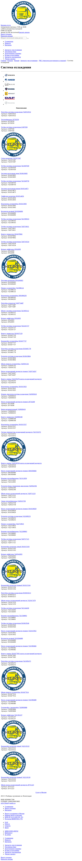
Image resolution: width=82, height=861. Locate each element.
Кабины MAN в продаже (13, 815)
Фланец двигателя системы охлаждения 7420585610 (19, 394)
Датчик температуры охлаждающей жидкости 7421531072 (21, 432)
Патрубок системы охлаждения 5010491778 (16, 349)
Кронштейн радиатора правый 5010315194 (15, 585)
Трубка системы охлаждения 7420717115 (15, 539)
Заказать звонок (24, 32)
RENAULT (8, 833)
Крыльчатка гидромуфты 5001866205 (14, 295)
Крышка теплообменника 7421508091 (14, 616)
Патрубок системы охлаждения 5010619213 (16, 593)
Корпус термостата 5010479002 (11, 234)
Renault (16, 60)
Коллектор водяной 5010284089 (12, 638)
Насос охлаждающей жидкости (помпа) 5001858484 (18, 471)
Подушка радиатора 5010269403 (12, 280)
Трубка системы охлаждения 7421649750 (15, 181)
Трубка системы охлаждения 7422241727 (15, 326)
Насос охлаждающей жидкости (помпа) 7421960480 (18, 700)
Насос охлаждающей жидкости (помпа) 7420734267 (18, 371)
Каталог (10, 60)
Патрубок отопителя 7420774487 (12, 303)
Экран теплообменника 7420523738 (13, 501)
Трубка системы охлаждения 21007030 (14, 127)
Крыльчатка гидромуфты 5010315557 (14, 424)
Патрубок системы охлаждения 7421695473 (16, 661)
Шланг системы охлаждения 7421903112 (15, 311)
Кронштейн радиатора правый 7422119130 (15, 777)
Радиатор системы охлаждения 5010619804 (16, 356)
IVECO (7, 824)
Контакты (8, 810)
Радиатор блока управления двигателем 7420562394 (19, 486)
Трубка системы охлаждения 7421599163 (15, 219)
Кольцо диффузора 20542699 (11, 249)
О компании (9, 806)
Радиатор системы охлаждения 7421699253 (16, 516)
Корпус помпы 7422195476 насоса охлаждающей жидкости (21, 379)
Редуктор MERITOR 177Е (14, 819)
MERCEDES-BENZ (11, 831)
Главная (3, 60)
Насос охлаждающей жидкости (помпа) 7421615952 (18, 631)
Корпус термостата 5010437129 (11, 333)
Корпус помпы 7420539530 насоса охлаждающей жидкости (21, 463)
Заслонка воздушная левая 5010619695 (14, 173)
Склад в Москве (41, 792)
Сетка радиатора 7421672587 (11, 158)
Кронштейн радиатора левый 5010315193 (15, 546)
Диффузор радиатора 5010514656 (12, 196)
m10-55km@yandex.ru (8, 803)
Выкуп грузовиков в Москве (14, 813)
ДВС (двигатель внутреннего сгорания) (52, 60)
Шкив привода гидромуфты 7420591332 (15, 364)
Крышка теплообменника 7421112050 (14, 478)
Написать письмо (7, 36)
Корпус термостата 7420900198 (11, 417)
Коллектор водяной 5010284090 (12, 211)
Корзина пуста (6, 25)
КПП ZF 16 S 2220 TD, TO (14, 817)
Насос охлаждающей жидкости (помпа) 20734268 (18, 402)
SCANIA (8, 835)
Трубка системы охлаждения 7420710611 (15, 226)
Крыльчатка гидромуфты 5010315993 (14, 204)
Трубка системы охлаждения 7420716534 (15, 242)
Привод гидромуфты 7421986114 (12, 288)
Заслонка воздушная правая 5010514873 (14, 188)
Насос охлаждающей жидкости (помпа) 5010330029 (18, 509)
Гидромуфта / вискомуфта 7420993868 (14, 707)
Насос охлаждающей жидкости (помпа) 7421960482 (18, 646)
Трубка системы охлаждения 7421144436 (15, 608)
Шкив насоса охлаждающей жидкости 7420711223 (18, 493)
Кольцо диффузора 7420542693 (11, 554)
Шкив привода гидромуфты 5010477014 (15, 692)
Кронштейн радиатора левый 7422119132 (15, 746)
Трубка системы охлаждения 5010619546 (15, 623)
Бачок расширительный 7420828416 (13, 409)
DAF (6, 822)
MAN (7, 828)
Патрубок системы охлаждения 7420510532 (16, 112)
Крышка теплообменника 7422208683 (14, 531)
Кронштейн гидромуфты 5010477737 (13, 341)
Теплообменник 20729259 (10, 119)
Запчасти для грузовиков (29, 60)
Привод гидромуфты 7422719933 (12, 524)
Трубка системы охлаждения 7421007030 (15, 166)
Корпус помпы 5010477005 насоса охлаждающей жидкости (21, 653)
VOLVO (7, 826)
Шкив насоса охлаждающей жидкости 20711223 (17, 785)
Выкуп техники (6, 34)
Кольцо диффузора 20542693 (11, 318)
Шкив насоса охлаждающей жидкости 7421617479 (18, 600)
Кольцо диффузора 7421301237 (11, 715)
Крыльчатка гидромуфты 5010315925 (14, 386)
